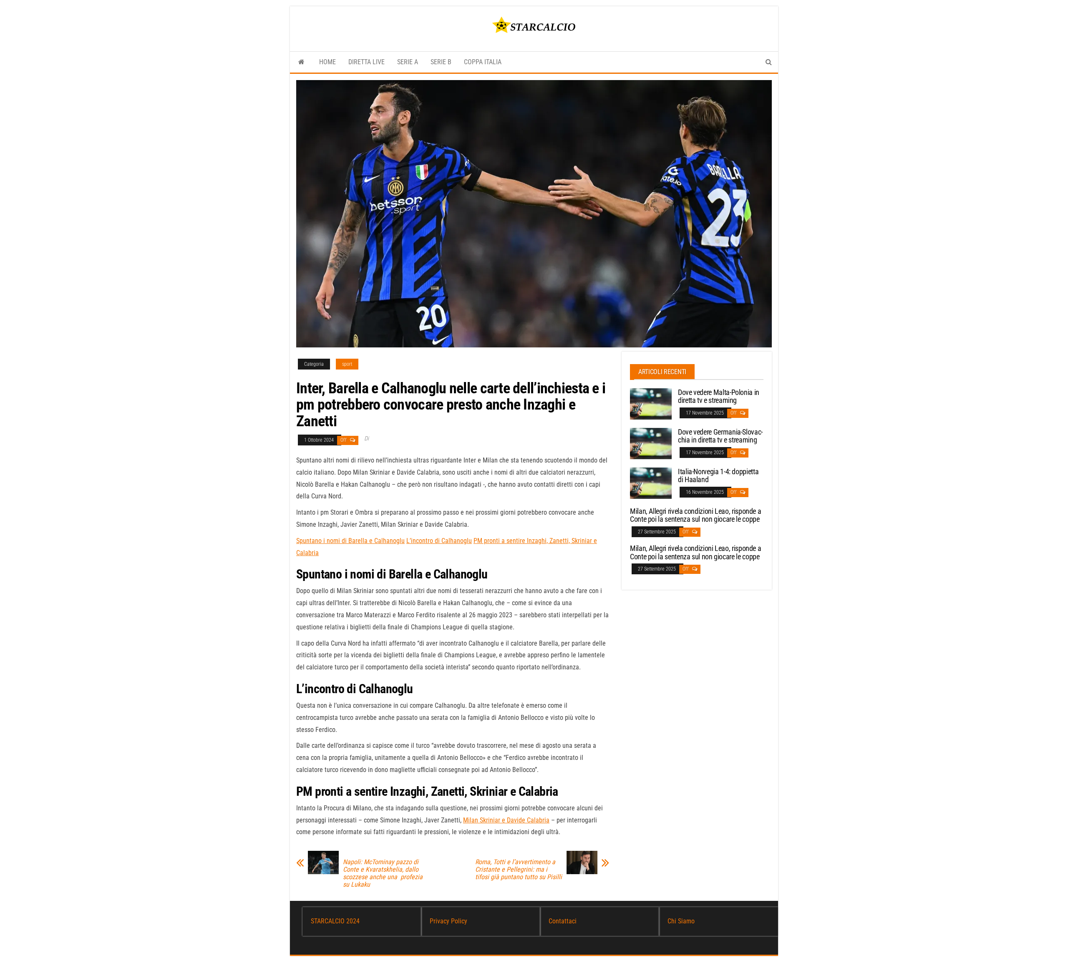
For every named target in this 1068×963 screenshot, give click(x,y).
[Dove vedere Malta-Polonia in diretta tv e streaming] (651, 403)
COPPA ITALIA (482, 62)
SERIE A (407, 62)
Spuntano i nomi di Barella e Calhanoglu (350, 541)
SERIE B (441, 62)
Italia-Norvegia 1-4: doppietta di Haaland (718, 475)
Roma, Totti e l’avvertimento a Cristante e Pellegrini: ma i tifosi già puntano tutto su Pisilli (518, 869)
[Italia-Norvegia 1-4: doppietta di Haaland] (651, 482)
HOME (327, 62)
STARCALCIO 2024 (335, 921)
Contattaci (563, 921)
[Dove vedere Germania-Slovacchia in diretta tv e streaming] (651, 443)
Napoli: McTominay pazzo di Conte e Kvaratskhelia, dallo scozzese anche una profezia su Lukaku (383, 873)
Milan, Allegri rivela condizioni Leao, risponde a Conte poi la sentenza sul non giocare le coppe (695, 515)
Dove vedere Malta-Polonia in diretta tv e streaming (718, 396)
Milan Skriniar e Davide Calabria (506, 820)
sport (347, 364)
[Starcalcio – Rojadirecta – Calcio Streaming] (301, 62)
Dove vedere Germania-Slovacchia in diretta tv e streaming (720, 436)
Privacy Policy (448, 921)
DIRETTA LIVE (366, 62)
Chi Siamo (681, 921)
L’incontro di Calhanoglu (439, 541)
